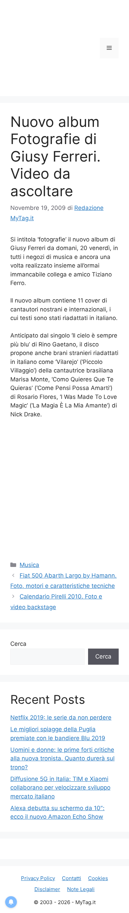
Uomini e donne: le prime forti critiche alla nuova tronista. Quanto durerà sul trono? (62, 758)
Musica (29, 564)
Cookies (98, 878)
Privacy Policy (38, 878)
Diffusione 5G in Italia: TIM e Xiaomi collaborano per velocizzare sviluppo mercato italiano (60, 787)
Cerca (18, 643)
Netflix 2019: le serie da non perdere (60, 717)
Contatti (71, 878)
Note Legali (81, 889)
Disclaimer (47, 889)
